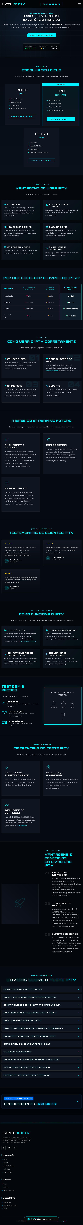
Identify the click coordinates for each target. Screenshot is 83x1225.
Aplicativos (7, 1169)
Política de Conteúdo (10, 1206)
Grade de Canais (9, 1166)
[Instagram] (4, 1148)
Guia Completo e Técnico (28, 642)
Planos (6, 1163)
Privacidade (7, 1202)
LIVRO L (13, 4)
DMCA (5, 1209)
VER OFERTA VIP (58, 119)
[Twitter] (9, 1148)
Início (5, 1160)
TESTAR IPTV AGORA (42, 35)
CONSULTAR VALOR (21, 117)
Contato (6, 1187)
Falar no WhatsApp (10, 1190)
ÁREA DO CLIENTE (51, 4)
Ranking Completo (52, 371)
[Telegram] (15, 1148)
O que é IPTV (8, 1172)
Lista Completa (22, 826)
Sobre (5, 1184)
